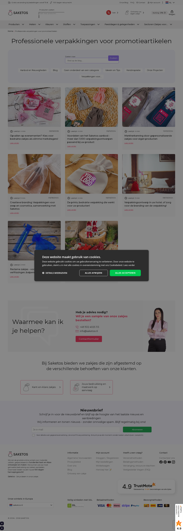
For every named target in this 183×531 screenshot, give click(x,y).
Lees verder (129, 265)
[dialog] (91, 265)
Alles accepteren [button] (125, 272)
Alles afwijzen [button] (93, 272)
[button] (54, 272)
